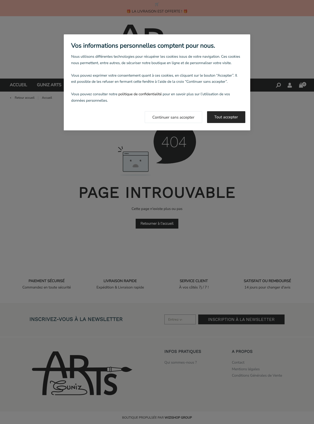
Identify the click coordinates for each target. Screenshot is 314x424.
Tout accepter (226, 117)
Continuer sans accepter (173, 117)
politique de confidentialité (140, 94)
